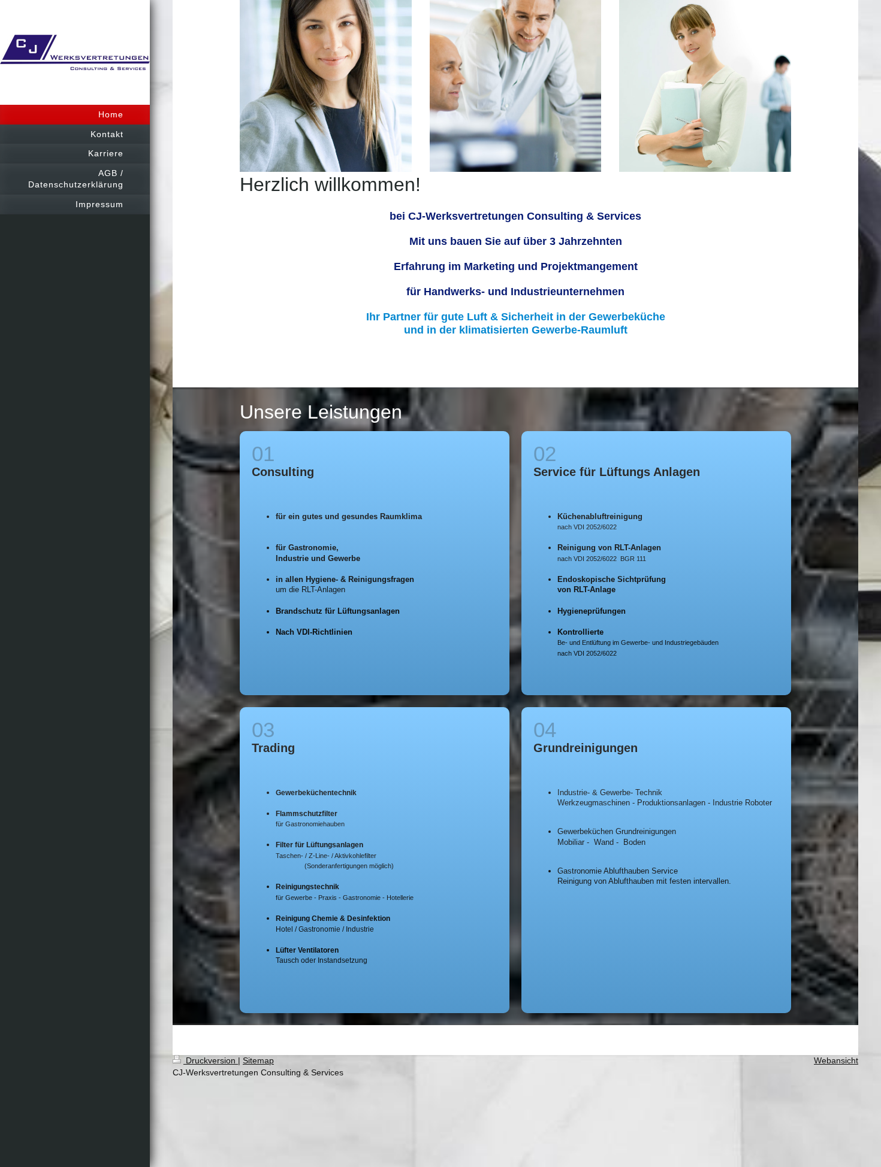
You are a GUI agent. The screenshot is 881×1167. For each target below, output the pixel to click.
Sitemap (258, 1060)
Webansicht (836, 1060)
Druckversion (210, 1060)
